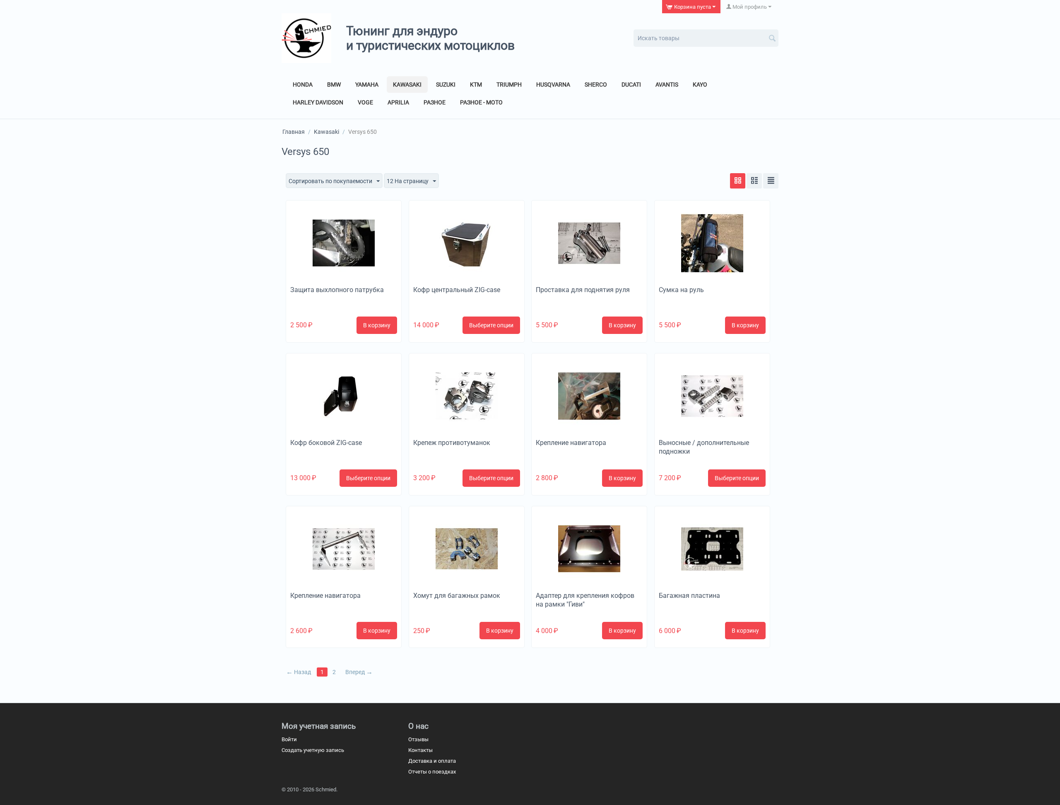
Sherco (596, 84)
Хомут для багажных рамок (456, 596)
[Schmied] (306, 37)
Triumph (509, 84)
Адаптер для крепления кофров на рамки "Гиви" (585, 600)
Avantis (666, 84)
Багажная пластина (689, 596)
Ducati (631, 84)
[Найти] (772, 39)
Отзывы (418, 739)
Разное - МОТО (481, 102)
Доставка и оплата (432, 761)
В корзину (376, 325)
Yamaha (366, 84)
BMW (334, 84)
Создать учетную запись (313, 750)
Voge (365, 102)
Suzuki (445, 84)
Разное (435, 102)
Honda (303, 84)
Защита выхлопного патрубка (337, 290)
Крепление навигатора (571, 443)
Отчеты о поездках (432, 772)
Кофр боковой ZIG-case (326, 443)
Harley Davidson (318, 102)
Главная (293, 131)
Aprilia (398, 102)
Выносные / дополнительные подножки (704, 447)
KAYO (700, 84)
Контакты (420, 750)
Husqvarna (553, 84)
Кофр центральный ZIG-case (456, 290)
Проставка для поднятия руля (583, 290)
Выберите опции (491, 325)
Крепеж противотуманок (451, 443)
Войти (289, 739)
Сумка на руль (681, 290)
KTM (476, 84)
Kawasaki (407, 84)
